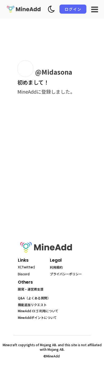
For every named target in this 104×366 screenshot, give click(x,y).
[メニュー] (95, 9)
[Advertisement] (52, 175)
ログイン (73, 9)
